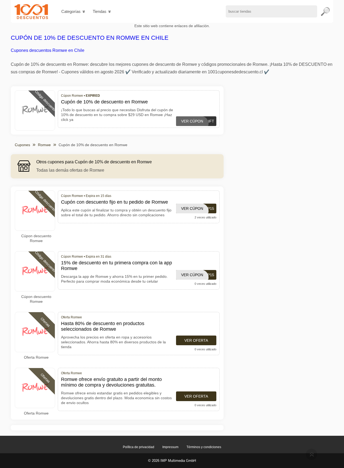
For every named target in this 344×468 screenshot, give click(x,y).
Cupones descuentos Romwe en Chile (47, 50)
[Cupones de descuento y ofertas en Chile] (31, 11)
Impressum (170, 447)
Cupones (22, 145)
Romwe (44, 145)
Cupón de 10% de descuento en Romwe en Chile (90, 37)
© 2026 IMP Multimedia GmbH (172, 461)
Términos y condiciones (204, 447)
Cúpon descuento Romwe (36, 238)
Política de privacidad (138, 447)
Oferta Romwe (36, 357)
